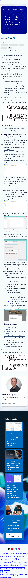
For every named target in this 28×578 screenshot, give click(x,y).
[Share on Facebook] (8, 38)
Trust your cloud (12, 553)
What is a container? (15, 568)
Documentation (7, 562)
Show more (13, 50)
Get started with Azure (12, 551)
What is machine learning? (6, 567)
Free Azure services (17, 555)
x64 (12, 150)
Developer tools (13, 45)
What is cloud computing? (12, 565)
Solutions (2, 558)
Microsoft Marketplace (20, 561)
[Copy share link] (6, 38)
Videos (4, 565)
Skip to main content (4, 0)
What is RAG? (23, 568)
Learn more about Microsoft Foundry (14, 535)
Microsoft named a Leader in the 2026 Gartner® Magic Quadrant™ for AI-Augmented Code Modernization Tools (13, 492)
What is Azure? (3, 551)
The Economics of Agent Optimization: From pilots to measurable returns (14, 466)
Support (8, 559)
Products (5, 555)
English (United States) (5, 570)
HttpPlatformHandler (19, 131)
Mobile (21, 45)
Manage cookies (3, 575)
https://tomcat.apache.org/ (12, 154)
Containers (4, 45)
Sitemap (13, 574)
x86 (10, 150)
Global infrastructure (21, 551)
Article (22, 128)
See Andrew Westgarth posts (8, 403)
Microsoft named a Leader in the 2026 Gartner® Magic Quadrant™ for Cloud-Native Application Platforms (13, 440)
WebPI (6, 150)
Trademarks (15, 575)
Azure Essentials (19, 553)
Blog (12, 562)
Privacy (25, 574)
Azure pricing (10, 555)
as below (7, 275)
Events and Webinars (4, 564)
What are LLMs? (6, 568)
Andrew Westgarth (9, 26)
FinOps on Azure (11, 556)
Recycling (2, 577)
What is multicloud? (22, 565)
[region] (14, 115)
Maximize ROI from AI (20, 556)
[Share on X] (11, 38)
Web (10, 47)
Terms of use (10, 575)
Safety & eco (21, 575)
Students (25, 562)
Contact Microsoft (19, 574)
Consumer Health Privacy (5, 574)
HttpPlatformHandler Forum (13, 346)
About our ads (7, 577)
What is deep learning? (17, 567)
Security (4, 47)
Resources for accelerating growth (11, 558)
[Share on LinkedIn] (14, 38)
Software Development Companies (7, 561)
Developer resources (18, 562)
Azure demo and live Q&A (15, 559)
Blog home (8, 9)
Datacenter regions (4, 553)
